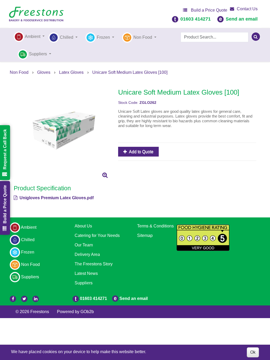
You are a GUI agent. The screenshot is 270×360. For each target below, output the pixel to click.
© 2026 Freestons (32, 311)
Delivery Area (87, 254)
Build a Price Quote (208, 10)
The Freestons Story (94, 264)
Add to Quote (140, 151)
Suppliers (84, 283)
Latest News (86, 273)
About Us (83, 226)
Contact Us (247, 9)
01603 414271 (195, 19)
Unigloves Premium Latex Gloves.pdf (56, 198)
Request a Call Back (5, 149)
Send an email (242, 19)
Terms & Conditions (155, 226)
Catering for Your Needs (97, 235)
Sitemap (145, 235)
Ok (252, 352)
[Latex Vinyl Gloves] (62, 132)
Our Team (84, 245)
